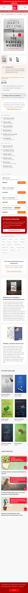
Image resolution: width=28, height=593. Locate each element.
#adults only (9, 244)
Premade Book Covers (10, 14)
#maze (16, 239)
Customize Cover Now (14, 230)
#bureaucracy (5, 247)
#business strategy (20, 247)
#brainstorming (17, 244)
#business (12, 247)
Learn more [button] (21, 586)
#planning (16, 242)
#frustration (22, 242)
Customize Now (15, 35)
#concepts (9, 242)
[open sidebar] (3, 7)
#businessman (5, 250)
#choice (18, 250)
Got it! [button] (14, 590)
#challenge (12, 250)
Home (2, 14)
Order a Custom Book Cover (14, 271)
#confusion (22, 239)
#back (3, 242)
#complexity (4, 252)
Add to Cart (22, 182)
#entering (4, 239)
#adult (3, 244)
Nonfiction (19, 14)
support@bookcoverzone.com (14, 109)
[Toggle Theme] (25, 7)
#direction (10, 239)
